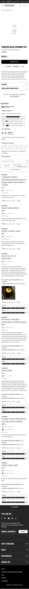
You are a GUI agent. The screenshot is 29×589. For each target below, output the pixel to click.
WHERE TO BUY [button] (14, 62)
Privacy (3, 569)
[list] (14, 528)
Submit (23, 531)
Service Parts (8, 10)
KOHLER (3, 1)
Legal (2, 575)
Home (2, 10)
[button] (2, 5)
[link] (27, 5)
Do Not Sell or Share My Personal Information (12, 572)
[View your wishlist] (24, 5)
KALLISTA (22, 1)
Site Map (3, 578)
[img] (9, 5)
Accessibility (4, 581)
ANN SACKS (16, 1)
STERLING (9, 1)
